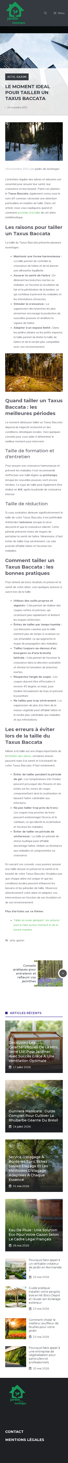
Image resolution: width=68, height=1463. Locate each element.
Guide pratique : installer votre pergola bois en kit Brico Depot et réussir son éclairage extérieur (45, 1295)
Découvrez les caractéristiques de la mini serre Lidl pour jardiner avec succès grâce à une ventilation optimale (33, 1051)
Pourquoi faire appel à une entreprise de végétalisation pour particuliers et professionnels (44, 1355)
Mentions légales (24, 1440)
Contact (14, 1432)
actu (11, 76)
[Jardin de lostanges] (16, 13)
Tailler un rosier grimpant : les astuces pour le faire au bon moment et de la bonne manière (37, 924)
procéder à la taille (29, 212)
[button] (45, 13)
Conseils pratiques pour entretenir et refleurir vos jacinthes (24, 973)
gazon (22, 76)
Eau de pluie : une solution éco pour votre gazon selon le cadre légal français (34, 1234)
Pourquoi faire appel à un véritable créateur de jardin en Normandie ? (45, 1265)
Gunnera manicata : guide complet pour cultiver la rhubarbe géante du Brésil (33, 1115)
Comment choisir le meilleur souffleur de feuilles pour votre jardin (44, 1325)
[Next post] (63, 973)
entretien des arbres (18, 756)
